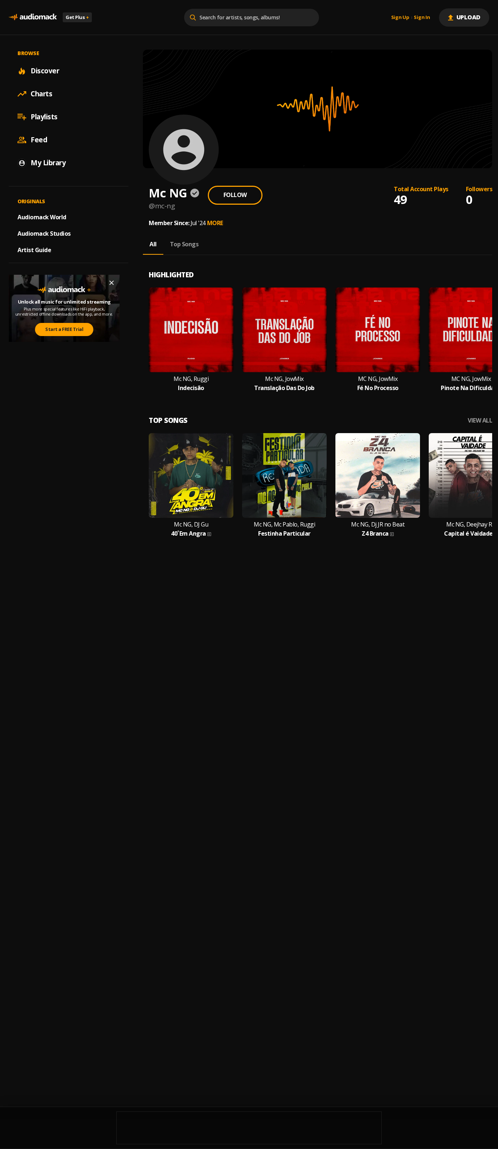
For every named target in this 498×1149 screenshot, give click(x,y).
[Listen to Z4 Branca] (377, 475)
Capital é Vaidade (468, 533)
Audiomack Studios (44, 234)
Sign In (422, 17)
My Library (48, 162)
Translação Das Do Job (284, 388)
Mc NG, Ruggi (191, 379)
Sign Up (400, 17)
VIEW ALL (480, 420)
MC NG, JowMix (378, 379)
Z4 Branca (375, 533)
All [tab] (153, 244)
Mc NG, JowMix (284, 379)
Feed (39, 139)
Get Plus (77, 17)
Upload (468, 17)
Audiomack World (41, 217)
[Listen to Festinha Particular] (284, 475)
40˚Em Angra (188, 533)
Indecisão (191, 388)
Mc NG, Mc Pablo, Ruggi (284, 524)
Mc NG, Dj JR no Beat (377, 524)
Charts (41, 94)
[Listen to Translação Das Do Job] (284, 330)
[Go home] (33, 17)
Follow (235, 195)
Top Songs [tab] (184, 244)
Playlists (44, 117)
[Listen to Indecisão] (191, 330)
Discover (45, 71)
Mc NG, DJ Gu (191, 524)
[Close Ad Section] (111, 282)
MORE (215, 223)
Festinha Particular (284, 533)
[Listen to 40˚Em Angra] (191, 475)
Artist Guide (34, 250)
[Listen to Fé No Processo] (377, 330)
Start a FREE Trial (64, 329)
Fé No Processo (377, 388)
